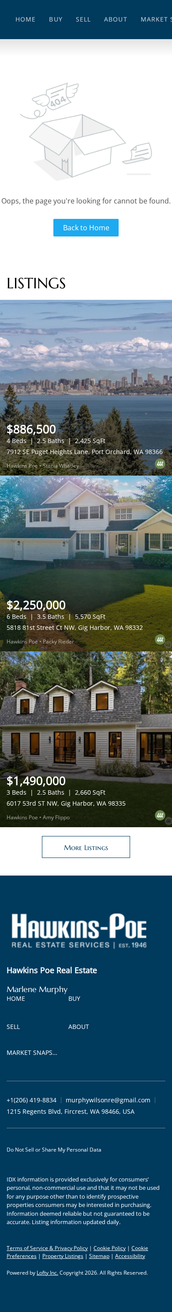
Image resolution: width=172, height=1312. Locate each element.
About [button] (115, 19)
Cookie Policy (109, 1248)
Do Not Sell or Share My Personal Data (54, 1149)
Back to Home (86, 228)
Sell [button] (83, 19)
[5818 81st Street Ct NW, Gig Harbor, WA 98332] (86, 563)
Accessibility (130, 1256)
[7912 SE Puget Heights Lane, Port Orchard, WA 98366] (86, 388)
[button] (18, 1000)
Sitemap (99, 1256)
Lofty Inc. (47, 1272)
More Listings (86, 847)
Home (25, 19)
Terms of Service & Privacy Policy (47, 1248)
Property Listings (62, 1256)
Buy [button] (55, 19)
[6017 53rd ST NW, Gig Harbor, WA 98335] (86, 739)
